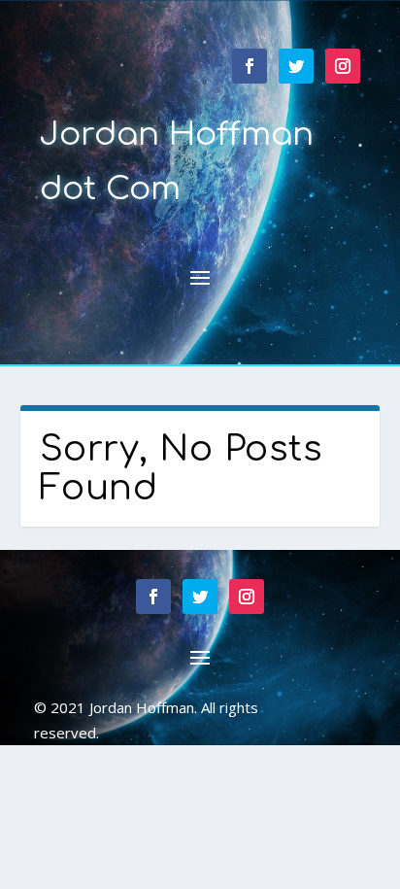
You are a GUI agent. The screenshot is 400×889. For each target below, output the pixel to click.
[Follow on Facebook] (249, 66)
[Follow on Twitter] (296, 66)
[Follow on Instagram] (342, 66)
